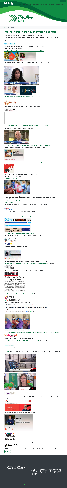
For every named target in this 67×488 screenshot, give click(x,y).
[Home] (8, 3)
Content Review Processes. (20, 475)
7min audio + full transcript (10, 178)
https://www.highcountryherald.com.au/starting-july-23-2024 (19, 293)
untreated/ (58, 332)
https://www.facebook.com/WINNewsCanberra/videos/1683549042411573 (22, 96)
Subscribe (63, 1)
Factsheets (36, 4)
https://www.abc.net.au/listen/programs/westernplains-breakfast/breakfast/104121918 (25, 162)
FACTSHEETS (44, 458)
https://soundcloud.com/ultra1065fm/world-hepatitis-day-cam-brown (21, 340)
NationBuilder (41, 484)
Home (19, 4)
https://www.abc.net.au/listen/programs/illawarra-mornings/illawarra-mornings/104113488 (26, 125)
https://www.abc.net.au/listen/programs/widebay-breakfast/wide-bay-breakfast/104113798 (26, 263)
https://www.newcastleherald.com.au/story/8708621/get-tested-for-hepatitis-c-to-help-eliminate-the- (29, 216)
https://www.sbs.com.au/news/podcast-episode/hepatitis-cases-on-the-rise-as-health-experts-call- (29, 201)
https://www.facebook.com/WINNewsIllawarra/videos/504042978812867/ (21, 145)
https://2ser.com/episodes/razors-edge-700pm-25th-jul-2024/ (19, 233)
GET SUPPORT (55, 458)
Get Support (44, 4)
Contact (51, 4)
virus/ (56, 216)
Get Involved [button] (59, 4)
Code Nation (34, 484)
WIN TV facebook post (45, 145)
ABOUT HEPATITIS (34, 458)
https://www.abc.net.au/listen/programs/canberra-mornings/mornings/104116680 (24, 50)
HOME (20, 458)
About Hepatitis (27, 4)
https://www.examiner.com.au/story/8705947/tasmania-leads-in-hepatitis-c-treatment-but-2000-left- (29, 332)
